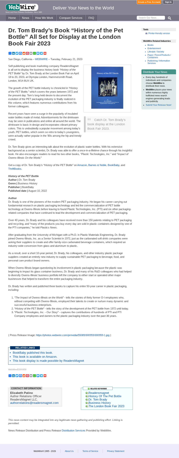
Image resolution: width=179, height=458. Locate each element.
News (25, 17)
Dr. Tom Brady (97, 399)
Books (150, 45)
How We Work (44, 17)
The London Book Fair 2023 (106, 406)
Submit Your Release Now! (158, 105)
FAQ (91, 17)
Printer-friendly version (159, 33)
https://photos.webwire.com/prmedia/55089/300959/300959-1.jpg (72, 335)
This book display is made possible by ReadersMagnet (48, 360)
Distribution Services (73, 430)
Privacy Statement (115, 451)
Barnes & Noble (97, 165)
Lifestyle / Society (156, 52)
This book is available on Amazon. (35, 356)
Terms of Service (90, 451)
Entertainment (154, 48)
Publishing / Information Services (159, 62)
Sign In (168, 2)
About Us (69, 451)
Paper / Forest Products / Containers (159, 56)
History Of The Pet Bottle (104, 396)
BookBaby (113, 165)
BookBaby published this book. (33, 352)
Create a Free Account (149, 2)
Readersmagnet (98, 392)
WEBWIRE (41, 59)
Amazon (82, 165)
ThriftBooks (14, 168)
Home (12, 17)
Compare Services (70, 17)
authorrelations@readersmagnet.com (34, 402)
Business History (99, 402)
